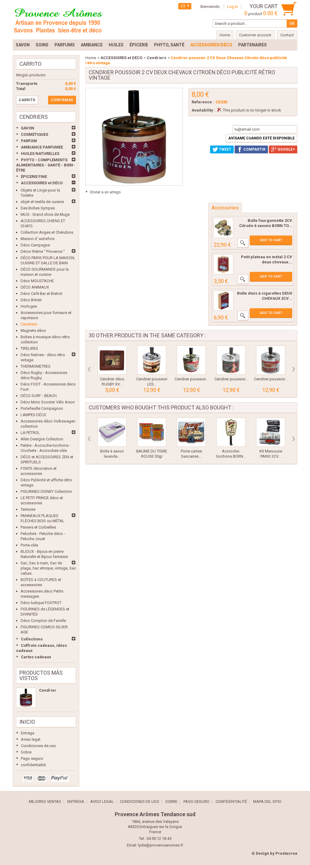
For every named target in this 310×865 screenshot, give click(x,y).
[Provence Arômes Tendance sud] (58, 20)
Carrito (30, 64)
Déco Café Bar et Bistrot (41, 293)
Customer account (255, 35)
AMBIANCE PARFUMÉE (42, 147)
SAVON (27, 128)
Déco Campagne (35, 245)
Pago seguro (32, 758)
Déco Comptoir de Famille (43, 620)
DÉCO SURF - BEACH (39, 395)
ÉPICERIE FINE (34, 176)
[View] (242, 243)
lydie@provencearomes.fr (160, 845)
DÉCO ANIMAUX (35, 287)
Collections (32, 639)
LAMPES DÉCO (33, 414)
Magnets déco (33, 330)
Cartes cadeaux (36, 657)
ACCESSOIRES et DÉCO (42, 183)
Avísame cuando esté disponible (261, 138)
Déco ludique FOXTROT (41, 602)
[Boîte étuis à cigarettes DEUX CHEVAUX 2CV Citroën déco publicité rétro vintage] (223, 301)
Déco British (31, 300)
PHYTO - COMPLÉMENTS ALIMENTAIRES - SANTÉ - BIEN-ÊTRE (45, 165)
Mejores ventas (45, 801)
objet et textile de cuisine (42, 201)
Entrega (27, 733)
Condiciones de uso (38, 745)
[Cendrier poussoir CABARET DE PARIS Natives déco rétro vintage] (231, 360)
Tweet (224, 149)
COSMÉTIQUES (34, 134)
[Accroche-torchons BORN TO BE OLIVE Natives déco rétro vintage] (231, 432)
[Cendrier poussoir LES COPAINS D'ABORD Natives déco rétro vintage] (151, 360)
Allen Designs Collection (42, 439)
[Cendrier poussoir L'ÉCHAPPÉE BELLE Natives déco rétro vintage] (191, 360)
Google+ (286, 149)
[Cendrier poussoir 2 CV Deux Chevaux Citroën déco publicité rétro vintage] (26, 698)
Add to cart (271, 240)
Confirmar (62, 100)
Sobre (26, 752)
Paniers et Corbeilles (38, 527)
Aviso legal (30, 739)
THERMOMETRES (36, 366)
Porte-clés (29, 545)
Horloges (29, 306)
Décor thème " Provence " (43, 251)
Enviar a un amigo (105, 192)
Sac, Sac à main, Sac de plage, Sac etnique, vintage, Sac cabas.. (48, 568)
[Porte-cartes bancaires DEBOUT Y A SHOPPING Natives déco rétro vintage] (191, 432)
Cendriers (29, 324)
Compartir (253, 149)
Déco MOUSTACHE (37, 281)
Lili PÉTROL (30, 432)
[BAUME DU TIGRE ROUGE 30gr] (151, 432)
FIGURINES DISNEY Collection (46, 491)
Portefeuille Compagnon (42, 408)
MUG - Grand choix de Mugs (45, 214)
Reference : (203, 102)
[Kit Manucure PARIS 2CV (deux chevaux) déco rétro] (270, 432)
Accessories (225, 208)
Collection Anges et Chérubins (47, 232)
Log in (232, 6)
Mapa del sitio (267, 801)
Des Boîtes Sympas (38, 208)
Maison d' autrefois (37, 238)
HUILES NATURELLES (40, 153)
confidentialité (33, 765)
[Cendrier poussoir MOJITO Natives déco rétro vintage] (270, 360)
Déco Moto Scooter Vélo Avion (48, 402)
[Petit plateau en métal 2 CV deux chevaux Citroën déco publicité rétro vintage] (223, 264)
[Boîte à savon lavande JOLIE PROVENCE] (112, 432)
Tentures (28, 509)
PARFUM (29, 141)
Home (90, 57)
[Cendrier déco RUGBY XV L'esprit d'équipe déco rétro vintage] (112, 360)
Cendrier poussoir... (191, 379)
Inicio (27, 722)
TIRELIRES (29, 348)
